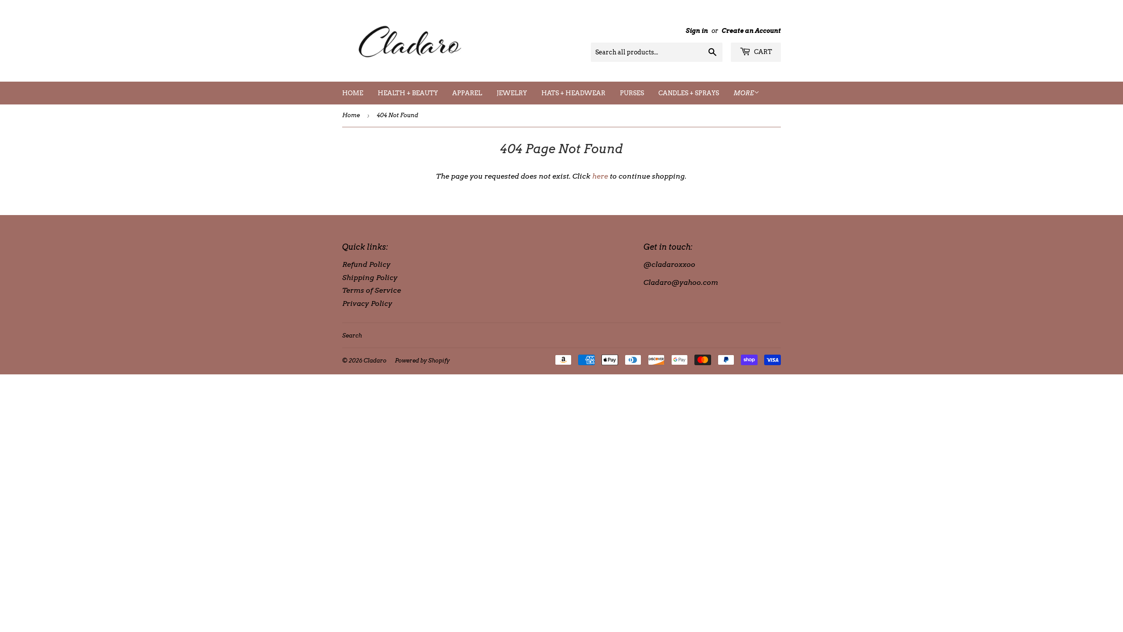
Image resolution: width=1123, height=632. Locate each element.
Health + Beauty (408, 93)
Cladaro (375, 360)
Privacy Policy (367, 303)
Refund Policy (366, 264)
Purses (632, 93)
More (743, 93)
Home (352, 93)
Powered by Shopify (422, 360)
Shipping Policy (369, 277)
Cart (762, 51)
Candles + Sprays (688, 93)
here (600, 176)
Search (352, 335)
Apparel (467, 93)
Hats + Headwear (573, 93)
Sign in (697, 30)
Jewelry (512, 93)
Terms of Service (371, 290)
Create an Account (751, 30)
